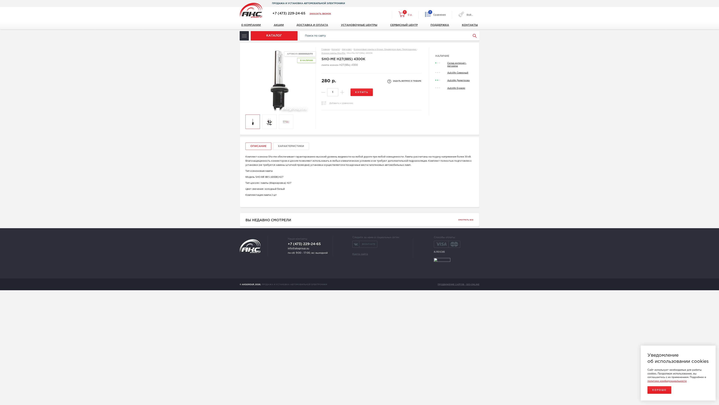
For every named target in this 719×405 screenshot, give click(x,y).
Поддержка (439, 25)
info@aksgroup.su (298, 249)
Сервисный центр (404, 25)
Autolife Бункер (456, 88)
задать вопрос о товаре (407, 81)
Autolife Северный (457, 73)
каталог (274, 35)
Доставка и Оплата (312, 25)
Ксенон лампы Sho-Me (333, 53)
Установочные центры (359, 25)
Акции (279, 25)
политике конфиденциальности (667, 381)
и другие (439, 251)
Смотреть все (466, 220)
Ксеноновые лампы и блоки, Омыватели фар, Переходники (385, 49)
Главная (325, 49)
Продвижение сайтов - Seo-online (458, 285)
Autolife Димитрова (458, 81)
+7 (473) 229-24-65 (288, 13)
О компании (251, 25)
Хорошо (659, 390)
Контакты (470, 25)
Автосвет (347, 49)
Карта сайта (360, 254)
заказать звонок (320, 14)
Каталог (336, 49)
